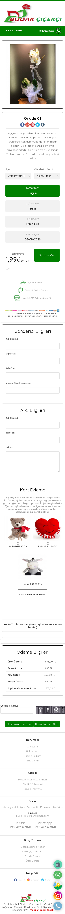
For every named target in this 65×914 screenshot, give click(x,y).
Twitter (48, 880)
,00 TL (32, 661)
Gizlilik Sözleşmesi (33, 784)
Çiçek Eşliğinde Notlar (32, 846)
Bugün (32, 193)
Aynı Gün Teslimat (36, 282)
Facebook (21, 880)
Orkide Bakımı (32, 856)
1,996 (17, 261)
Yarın (32, 208)
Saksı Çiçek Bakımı (32, 851)
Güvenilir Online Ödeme (36, 290)
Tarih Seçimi (32, 234)
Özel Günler (32, 860)
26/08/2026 (32, 191)
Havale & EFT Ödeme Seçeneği (36, 298)
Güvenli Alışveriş (32, 788)
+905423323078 (46, 30)
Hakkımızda (32, 751)
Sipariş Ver (47, 255)
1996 (46, 661)
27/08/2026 (32, 206)
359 (46, 674)
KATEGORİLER (15, 30)
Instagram (35, 880)
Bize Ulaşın (33, 760)
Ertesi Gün (32, 224)
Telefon (20, 823)
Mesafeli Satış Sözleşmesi (32, 779)
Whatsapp (45, 823)
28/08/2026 (32, 221)
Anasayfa (32, 746)
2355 (46, 688)
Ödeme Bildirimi (32, 755)
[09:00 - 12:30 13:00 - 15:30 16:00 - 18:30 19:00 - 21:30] (47, 176)
